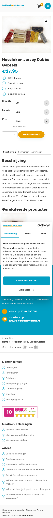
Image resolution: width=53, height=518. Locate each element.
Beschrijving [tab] (9, 152)
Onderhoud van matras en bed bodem (25, 469)
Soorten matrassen (15, 459)
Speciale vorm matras (17, 429)
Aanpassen (24, 290)
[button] (46, 21)
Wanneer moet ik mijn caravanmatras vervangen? (25, 496)
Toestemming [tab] (10, 233)
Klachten (10, 394)
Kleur (5, 119)
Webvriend (27, 515)
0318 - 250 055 (28, 311)
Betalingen (11, 378)
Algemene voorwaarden (13, 510)
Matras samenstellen (16, 440)
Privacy (40, 510)
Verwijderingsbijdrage (16, 383)
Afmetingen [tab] (37, 152)
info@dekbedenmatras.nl (24, 320)
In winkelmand (31, 134)
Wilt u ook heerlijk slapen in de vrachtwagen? (28, 489)
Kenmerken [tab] (23, 152)
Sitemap (6, 512)
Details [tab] (27, 233)
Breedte (6, 101)
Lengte (6, 110)
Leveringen (11, 367)
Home (5, 341)
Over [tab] (43, 233)
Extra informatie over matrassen (22, 475)
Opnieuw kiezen (19, 126)
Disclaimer (31, 510)
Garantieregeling (14, 388)
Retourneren (12, 372)
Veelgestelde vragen (16, 453)
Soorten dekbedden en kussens (21, 464)
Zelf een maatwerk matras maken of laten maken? (27, 482)
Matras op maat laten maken (20, 435)
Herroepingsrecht (14, 399)
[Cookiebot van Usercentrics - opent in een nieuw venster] (38, 226)
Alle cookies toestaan (26, 280)
